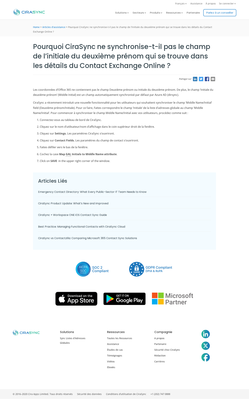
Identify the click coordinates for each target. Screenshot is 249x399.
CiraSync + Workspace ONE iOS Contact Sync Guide (72, 215)
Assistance (196, 3)
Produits (155, 13)
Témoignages (114, 355)
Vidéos (111, 361)
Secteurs (138, 13)
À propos (211, 3)
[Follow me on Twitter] (205, 346)
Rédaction (160, 355)
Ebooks (111, 367)
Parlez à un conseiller (219, 12)
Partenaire (193, 13)
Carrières (159, 361)
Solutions (121, 13)
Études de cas (115, 349)
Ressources (173, 13)
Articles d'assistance (53, 27)
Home (36, 27)
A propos (159, 338)
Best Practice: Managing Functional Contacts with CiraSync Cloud (81, 227)
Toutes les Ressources (119, 338)
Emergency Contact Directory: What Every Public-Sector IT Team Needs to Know (92, 192)
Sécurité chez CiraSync (167, 349)
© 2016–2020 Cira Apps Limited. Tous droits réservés (43, 394)
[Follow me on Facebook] (205, 358)
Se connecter (226, 3)
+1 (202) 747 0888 (160, 394)
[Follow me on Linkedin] (205, 335)
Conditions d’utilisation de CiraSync (126, 394)
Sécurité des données (89, 394)
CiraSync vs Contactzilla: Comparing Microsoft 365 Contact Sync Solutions (87, 238)
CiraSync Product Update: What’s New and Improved (73, 203)
